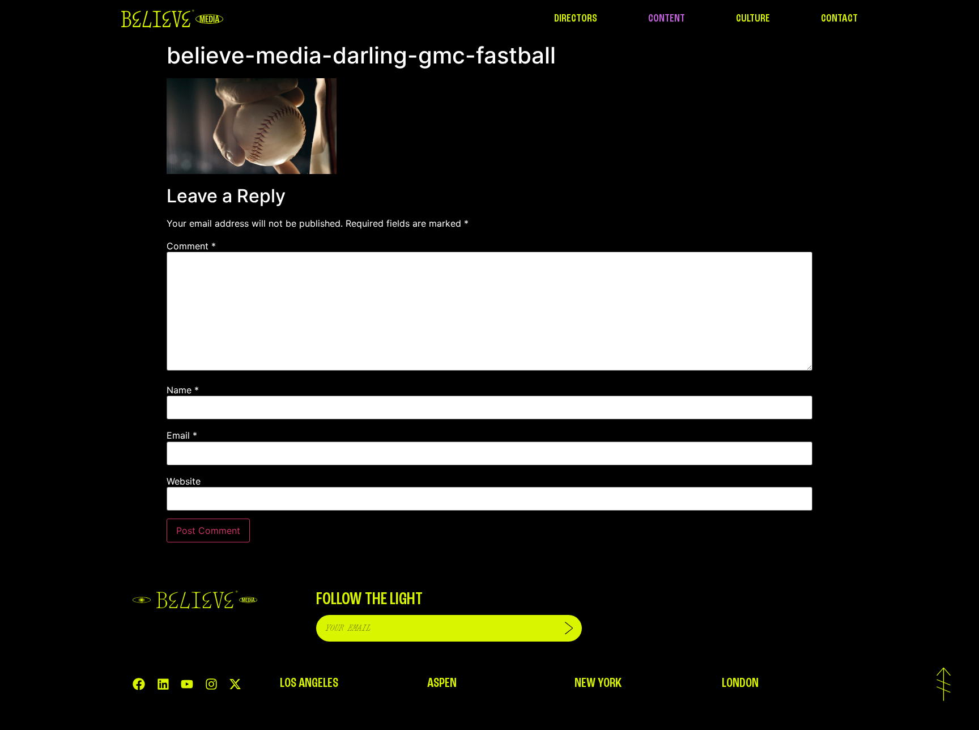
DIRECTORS (575, 18)
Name (183, 389)
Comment (191, 246)
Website (184, 481)
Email (182, 435)
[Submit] (569, 628)
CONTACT (839, 18)
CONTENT (666, 18)
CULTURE (753, 18)
